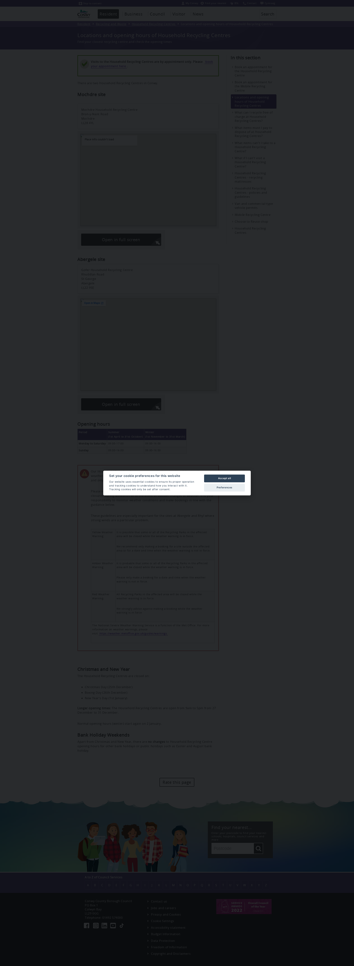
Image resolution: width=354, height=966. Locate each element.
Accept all (224, 478)
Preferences (224, 487)
